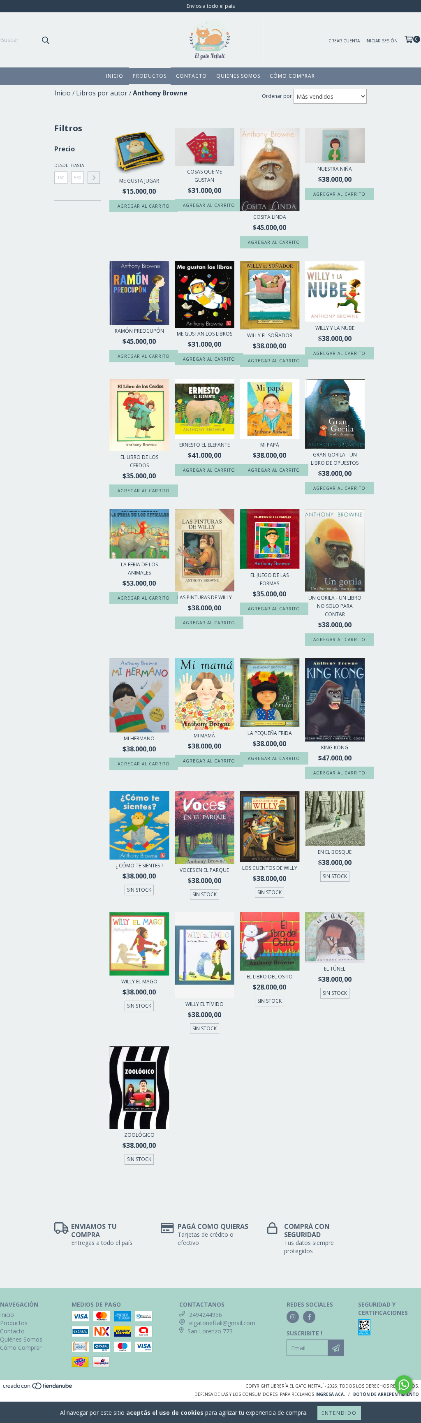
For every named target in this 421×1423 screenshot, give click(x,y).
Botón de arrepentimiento (386, 1394)
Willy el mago (139, 981)
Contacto (191, 75)
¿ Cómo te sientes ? (139, 865)
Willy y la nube (334, 327)
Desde (60, 165)
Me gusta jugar (139, 180)
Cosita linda (269, 216)
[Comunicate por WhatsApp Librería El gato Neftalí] (404, 1384)
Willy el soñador (269, 335)
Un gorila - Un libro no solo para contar (334, 606)
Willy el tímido (204, 1004)
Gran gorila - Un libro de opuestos (335, 458)
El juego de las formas (269, 579)
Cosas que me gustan (204, 175)
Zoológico (139, 1134)
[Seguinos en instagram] (293, 1317)
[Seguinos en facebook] (309, 1317)
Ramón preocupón (139, 330)
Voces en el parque (204, 870)
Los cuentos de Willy (269, 867)
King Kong (334, 747)
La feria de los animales (139, 568)
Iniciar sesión (381, 41)
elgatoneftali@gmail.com (222, 1323)
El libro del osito (270, 976)
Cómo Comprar (292, 75)
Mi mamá (204, 735)
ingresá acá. (330, 1394)
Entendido (339, 1412)
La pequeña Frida (270, 733)
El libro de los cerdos (139, 461)
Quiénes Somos (238, 75)
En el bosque (335, 851)
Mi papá (269, 444)
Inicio (114, 75)
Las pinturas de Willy (204, 597)
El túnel (334, 968)
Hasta (77, 165)
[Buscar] (45, 39)
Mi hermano (139, 738)
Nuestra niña (334, 168)
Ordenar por (277, 96)
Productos (150, 75)
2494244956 (205, 1315)
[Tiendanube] (38, 1388)
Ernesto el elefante (204, 444)
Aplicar (94, 178)
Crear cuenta (344, 41)
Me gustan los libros (204, 333)
